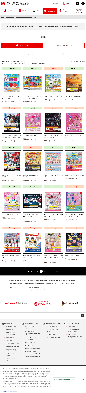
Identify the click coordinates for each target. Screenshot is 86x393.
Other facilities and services (11, 359)
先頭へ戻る (82, 315)
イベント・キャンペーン (72, 323)
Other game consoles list (33, 356)
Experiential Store (10, 337)
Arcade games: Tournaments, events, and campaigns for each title (75, 336)
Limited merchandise (64, 45)
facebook (83, 3)
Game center (9, 329)
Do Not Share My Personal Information (64, 379)
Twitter (77, 3)
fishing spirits (29, 345)
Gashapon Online (51, 334)
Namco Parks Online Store (52, 330)
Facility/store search (11, 326)
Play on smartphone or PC (53, 323)
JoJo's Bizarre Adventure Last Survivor (33, 338)
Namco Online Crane (52, 326)
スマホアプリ (69, 3)
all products (23, 45)
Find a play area (8, 323)
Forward (30, 271)
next (57, 271)
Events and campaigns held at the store (74, 330)
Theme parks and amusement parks (10, 333)
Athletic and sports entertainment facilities (12, 350)
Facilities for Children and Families (12, 354)
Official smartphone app (53, 337)
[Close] (83, 379)
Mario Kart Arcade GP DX (33, 348)
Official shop (9, 340)
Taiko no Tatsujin (30, 342)
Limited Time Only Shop (12, 343)
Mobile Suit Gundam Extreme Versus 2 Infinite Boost (33, 333)
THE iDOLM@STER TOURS (31, 327)
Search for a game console (32, 323)
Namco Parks (71, 326)
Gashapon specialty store (12, 346)
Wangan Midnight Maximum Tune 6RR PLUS (33, 352)
